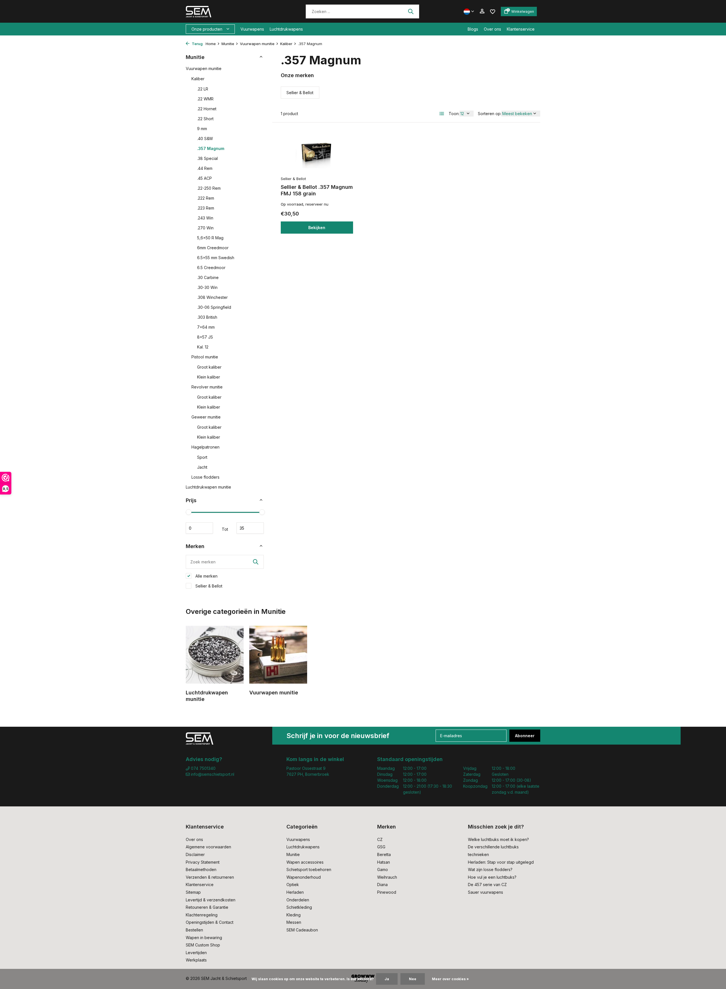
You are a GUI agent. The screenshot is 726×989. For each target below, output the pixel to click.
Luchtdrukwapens (286, 29)
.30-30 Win (207, 287)
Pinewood (386, 892)
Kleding (293, 914)
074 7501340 (203, 768)
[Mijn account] (482, 11)
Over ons (492, 29)
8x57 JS (205, 337)
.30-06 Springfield (214, 307)
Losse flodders (205, 477)
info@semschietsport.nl (212, 774)
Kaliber (286, 43)
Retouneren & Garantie (207, 907)
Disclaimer (195, 854)
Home (211, 43)
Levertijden (196, 952)
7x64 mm (206, 327)
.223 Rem (205, 208)
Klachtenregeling (202, 914)
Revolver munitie (207, 386)
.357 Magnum (210, 148)
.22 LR (202, 88)
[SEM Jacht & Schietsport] (225, 11)
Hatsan (383, 862)
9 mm (202, 128)
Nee (412, 979)
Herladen (295, 892)
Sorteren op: (489, 113)
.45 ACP (204, 178)
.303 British (207, 317)
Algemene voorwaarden (208, 846)
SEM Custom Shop (203, 944)
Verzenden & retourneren (210, 877)
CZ (380, 839)
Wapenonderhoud (303, 877)
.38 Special (207, 158)
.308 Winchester (212, 297)
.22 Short (205, 118)
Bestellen (194, 929)
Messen (293, 922)
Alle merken (206, 576)
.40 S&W (205, 138)
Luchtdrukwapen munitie (208, 487)
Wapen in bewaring (204, 937)
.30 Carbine (208, 277)
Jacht (202, 467)
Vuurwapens (252, 29)
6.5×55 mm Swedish (215, 257)
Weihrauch (387, 877)
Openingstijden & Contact (209, 922)
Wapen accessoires (305, 862)
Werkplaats (196, 960)
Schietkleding (299, 907)
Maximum (250, 528)
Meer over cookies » (450, 979)
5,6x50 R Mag (210, 237)
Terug (197, 43)
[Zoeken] (410, 11)
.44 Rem (204, 168)
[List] (441, 113)
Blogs (473, 29)
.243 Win (205, 217)
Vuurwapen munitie (257, 43)
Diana (382, 884)
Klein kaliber (208, 377)
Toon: (454, 113)
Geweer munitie (206, 417)
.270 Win (205, 227)
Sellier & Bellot (208, 586)
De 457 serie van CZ (487, 884)
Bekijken (316, 227)
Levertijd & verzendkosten (210, 899)
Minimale (199, 528)
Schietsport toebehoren (308, 869)
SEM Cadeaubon (302, 929)
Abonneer (525, 735)
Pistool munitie (204, 356)
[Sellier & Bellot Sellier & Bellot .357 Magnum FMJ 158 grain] (317, 152)
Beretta (384, 854)
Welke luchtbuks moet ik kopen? (498, 839)
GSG (381, 846)
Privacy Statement (203, 862)
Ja (387, 979)
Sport (202, 457)
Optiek (292, 884)
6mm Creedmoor (213, 247)
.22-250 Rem (209, 188)
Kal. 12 (202, 347)
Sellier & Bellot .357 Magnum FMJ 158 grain (317, 190)
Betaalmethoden (201, 869)
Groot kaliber (209, 367)
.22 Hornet (206, 108)
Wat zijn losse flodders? (490, 869)
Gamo (382, 869)
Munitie (227, 43)
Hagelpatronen (205, 447)
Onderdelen (297, 899)
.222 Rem (205, 198)
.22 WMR (205, 98)
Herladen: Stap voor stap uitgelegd (501, 862)
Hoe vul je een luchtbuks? (492, 877)
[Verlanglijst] (492, 11)
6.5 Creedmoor (211, 267)
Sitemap (193, 892)
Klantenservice (521, 29)
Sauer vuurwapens (485, 892)
